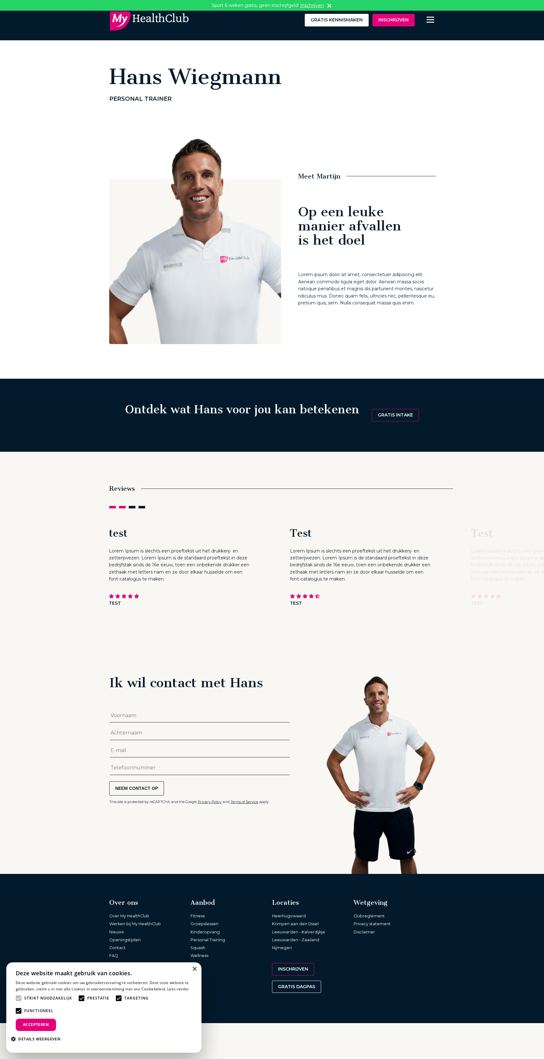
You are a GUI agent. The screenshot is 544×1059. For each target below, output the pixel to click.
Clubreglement (369, 916)
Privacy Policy (210, 802)
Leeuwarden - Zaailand (295, 939)
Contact (117, 947)
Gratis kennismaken (337, 20)
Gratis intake (395, 415)
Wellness (199, 955)
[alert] (103, 1007)
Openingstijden (125, 939)
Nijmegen (282, 947)
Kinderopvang (205, 932)
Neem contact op (136, 788)
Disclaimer (364, 932)
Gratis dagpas (296, 986)
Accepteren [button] (36, 1024)
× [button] (194, 969)
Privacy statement (372, 923)
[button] (38, 1039)
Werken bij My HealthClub (135, 923)
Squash (197, 947)
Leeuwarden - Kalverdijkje (298, 932)
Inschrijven (393, 20)
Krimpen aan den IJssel (295, 923)
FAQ (113, 955)
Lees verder (178, 989)
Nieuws (116, 932)
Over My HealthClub (129, 916)
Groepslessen (204, 923)
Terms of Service (244, 802)
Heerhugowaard (289, 916)
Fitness (197, 916)
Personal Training (207, 939)
